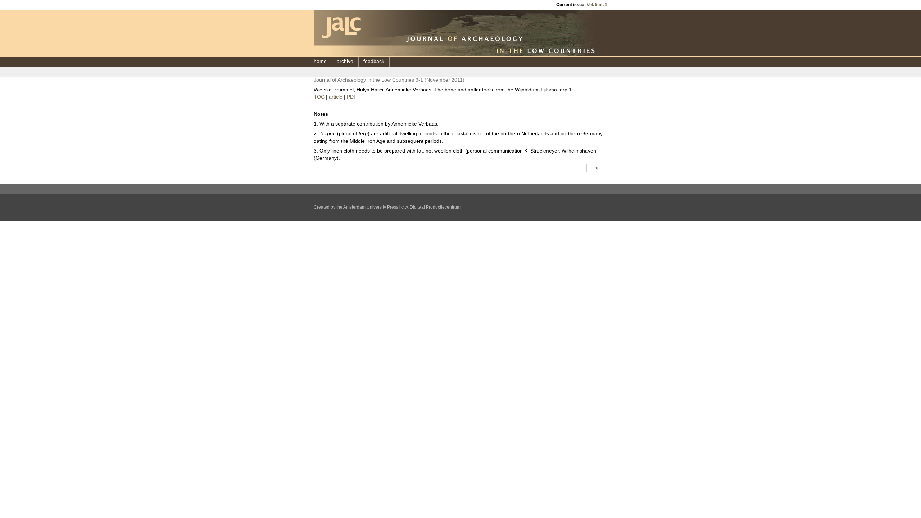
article (335, 97)
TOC (319, 97)
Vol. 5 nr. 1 (597, 4)
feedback (373, 61)
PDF (352, 97)
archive (345, 61)
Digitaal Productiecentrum (435, 207)
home (320, 61)
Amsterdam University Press (370, 207)
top (597, 168)
